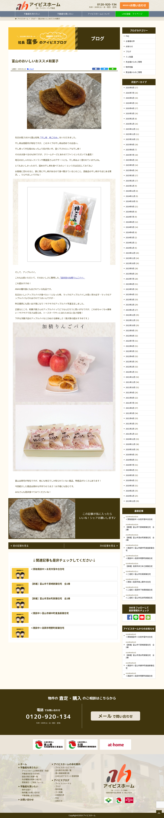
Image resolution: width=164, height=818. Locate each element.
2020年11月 (130, 444)
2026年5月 (130, 103)
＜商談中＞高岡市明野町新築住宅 (139, 558)
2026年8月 (130, 87)
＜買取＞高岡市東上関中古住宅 (138, 581)
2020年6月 (130, 470)
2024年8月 (130, 211)
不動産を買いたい (65, 13)
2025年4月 (130, 170)
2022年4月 (130, 356)
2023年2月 (130, 304)
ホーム (23, 764)
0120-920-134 (107, 4)
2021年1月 (130, 434)
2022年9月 (130, 330)
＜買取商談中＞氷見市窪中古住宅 (139, 519)
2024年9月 (130, 206)
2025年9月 (130, 144)
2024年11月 (130, 196)
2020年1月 (130, 496)
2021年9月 (130, 392)
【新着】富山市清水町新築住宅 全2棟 (140, 538)
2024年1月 (130, 248)
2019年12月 (130, 501)
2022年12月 (130, 315)
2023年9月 (130, 268)
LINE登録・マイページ (132, 13)
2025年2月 (130, 180)
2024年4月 (130, 232)
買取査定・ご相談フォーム (32, 782)
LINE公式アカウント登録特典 (67, 776)
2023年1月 (130, 310)
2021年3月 (130, 423)
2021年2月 (130, 428)
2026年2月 (130, 118)
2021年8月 (130, 397)
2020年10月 (130, 449)
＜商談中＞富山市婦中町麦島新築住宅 (140, 549)
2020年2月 (130, 490)
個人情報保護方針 (62, 773)
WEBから (134, 5)
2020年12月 (130, 439)
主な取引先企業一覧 (63, 770)
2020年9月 (130, 454)
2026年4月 (130, 108)
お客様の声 (130, 41)
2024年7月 (130, 216)
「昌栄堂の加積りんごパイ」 (72, 277)
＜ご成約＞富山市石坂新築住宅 (138, 574)
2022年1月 (130, 372)
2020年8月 (130, 460)
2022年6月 (130, 346)
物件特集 (129, 67)
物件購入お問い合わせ (31, 792)
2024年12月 (130, 191)
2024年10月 (130, 201)
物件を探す (26, 789)
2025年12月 (130, 129)
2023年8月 (130, 273)
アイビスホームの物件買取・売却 (35, 771)
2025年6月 (130, 160)
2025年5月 (130, 165)
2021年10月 (130, 387)
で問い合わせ (115, 716)
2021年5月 (130, 413)
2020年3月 (130, 485)
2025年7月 (130, 155)
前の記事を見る (21, 545)
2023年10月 (130, 263)
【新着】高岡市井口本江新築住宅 (139, 566)
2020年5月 (130, 475)
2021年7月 (130, 403)
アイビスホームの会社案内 (67, 764)
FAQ (127, 36)
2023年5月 (130, 289)
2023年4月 (130, 294)
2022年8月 (130, 335)
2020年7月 (130, 465)
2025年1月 (130, 186)
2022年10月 (130, 325)
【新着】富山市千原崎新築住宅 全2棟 (140, 528)
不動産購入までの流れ (31, 795)
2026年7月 (130, 93)
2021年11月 (130, 382)
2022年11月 (130, 320)
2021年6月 (130, 408)
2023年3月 (130, 299)
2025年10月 (130, 139)
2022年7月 (130, 341)
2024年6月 (130, 222)
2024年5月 (130, 227)
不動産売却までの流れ (31, 773)
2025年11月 (130, 134)
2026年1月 (130, 124)
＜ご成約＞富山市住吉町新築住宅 (139, 597)
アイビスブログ (61, 780)
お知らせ (129, 46)
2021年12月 (130, 377)
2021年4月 (130, 418)
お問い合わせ (27, 800)
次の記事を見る (107, 545)
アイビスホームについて (99, 13)
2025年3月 (130, 175)
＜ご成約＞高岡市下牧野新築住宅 (139, 589)
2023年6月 (130, 284)
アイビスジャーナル (63, 783)
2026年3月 (130, 113)
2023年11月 (130, 258)
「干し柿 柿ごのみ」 (49, 137)
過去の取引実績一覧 (30, 776)
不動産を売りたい (32, 13)
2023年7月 (130, 279)
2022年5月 (130, 351)
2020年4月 (130, 480)
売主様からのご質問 (134, 62)
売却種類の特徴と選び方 (32, 779)
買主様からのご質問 (134, 72)
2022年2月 (130, 366)
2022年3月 (130, 361)
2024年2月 (130, 242)
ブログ (31, 69)
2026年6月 (130, 98)
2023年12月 (130, 253)
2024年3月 (130, 237)
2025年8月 (130, 149)
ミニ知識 (129, 56)
